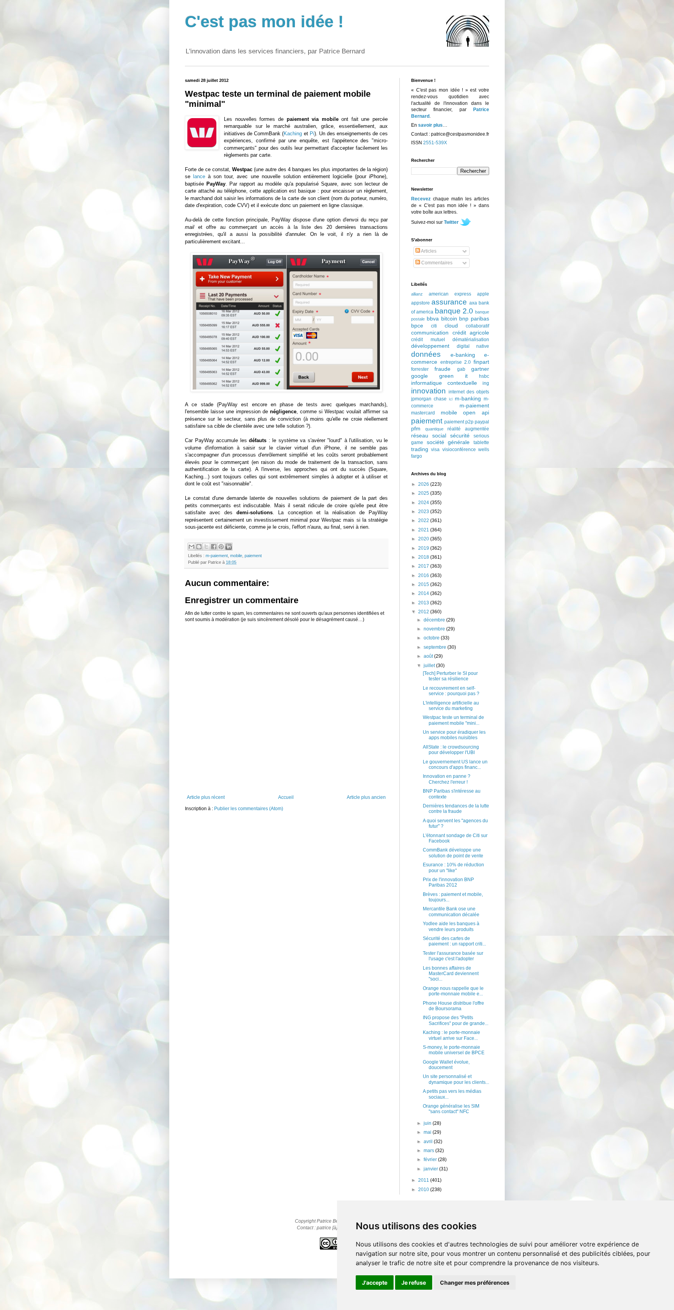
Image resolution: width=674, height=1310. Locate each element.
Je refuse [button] (413, 1282)
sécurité (460, 435)
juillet (430, 665)
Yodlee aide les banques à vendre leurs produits (451, 926)
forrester (420, 369)
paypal (482, 422)
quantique (434, 429)
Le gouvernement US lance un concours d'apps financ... (455, 764)
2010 (424, 1189)
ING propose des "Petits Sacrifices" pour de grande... (455, 1020)
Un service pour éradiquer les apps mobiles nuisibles (454, 734)
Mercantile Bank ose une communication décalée (451, 911)
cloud (451, 325)
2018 (424, 557)
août (429, 656)
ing (485, 383)
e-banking (463, 355)
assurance (449, 302)
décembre (435, 620)
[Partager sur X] (206, 547)
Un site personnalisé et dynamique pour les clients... (456, 1079)
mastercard (423, 413)
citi (434, 326)
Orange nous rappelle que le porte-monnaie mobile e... (453, 991)
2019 (424, 548)
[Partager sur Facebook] (214, 547)
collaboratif (477, 326)
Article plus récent (206, 797)
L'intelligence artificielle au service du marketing (451, 705)
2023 (424, 511)
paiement (253, 555)
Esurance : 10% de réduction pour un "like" (453, 867)
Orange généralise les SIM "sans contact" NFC (451, 1108)
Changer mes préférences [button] (474, 1282)
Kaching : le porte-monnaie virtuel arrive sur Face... (451, 1035)
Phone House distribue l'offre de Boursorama (453, 1005)
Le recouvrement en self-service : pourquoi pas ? (451, 690)
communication (430, 332)
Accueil (286, 797)
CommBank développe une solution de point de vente (453, 852)
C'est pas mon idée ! (264, 21)
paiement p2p (459, 422)
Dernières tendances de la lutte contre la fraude (456, 808)
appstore (420, 303)
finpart (481, 362)
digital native (473, 346)
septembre (435, 647)
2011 (424, 1180)
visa (435, 449)
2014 (424, 593)
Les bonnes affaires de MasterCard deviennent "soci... (451, 973)
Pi (312, 133)
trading (419, 449)
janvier (431, 1169)
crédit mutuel (428, 339)
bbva (433, 318)
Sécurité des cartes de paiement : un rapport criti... (454, 941)
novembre (435, 629)
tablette (481, 442)
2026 (424, 484)
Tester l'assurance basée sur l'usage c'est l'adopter (453, 956)
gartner (480, 369)
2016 (424, 575)
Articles (428, 251)
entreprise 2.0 (455, 362)
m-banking (468, 398)
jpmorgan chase (429, 399)
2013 (424, 602)
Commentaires (436, 263)
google (419, 376)
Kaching (293, 133)
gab (461, 369)
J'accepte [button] (374, 1282)
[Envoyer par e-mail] (191, 547)
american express (450, 294)
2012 (424, 611)
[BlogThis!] (199, 547)
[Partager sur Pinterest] (221, 547)
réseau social (428, 435)
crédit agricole (471, 332)
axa (473, 303)
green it (453, 376)
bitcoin (449, 318)
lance (199, 176)
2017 (424, 566)
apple (483, 294)
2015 (424, 584)
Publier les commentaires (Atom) (248, 808)
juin (428, 1123)
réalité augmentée (468, 429)
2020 (424, 539)
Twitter (451, 222)
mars (429, 1150)
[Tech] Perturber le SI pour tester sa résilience (450, 676)
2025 (424, 493)
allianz (417, 294)
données (426, 354)
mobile (236, 555)
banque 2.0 (454, 311)
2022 (424, 520)
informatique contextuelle (444, 383)
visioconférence (459, 449)
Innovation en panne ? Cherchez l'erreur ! (446, 779)
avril (429, 1141)
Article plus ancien (366, 797)
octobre (432, 638)
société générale (448, 442)
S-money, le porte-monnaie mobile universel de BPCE (453, 1049)
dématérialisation (470, 339)
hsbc (484, 376)
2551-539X (435, 142)
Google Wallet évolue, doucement (446, 1064)
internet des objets (469, 392)
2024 (424, 502)
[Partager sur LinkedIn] (228, 547)
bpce (417, 325)
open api (476, 412)
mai (428, 1132)
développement (430, 346)
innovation (428, 391)
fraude (443, 369)
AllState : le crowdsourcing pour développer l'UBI (451, 749)
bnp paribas (474, 318)
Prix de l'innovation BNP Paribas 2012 (448, 882)
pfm (415, 428)
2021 (424, 530)
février (431, 1159)
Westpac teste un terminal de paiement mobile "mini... (453, 720)
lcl (450, 399)
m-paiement (217, 555)
